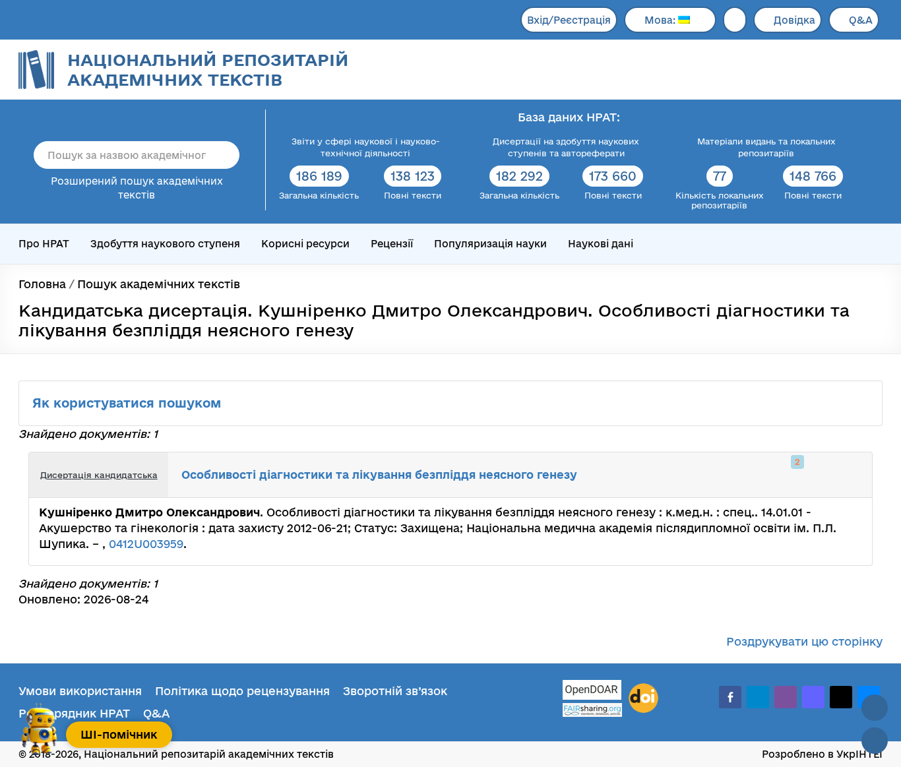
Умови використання (80, 691)
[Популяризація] (851, 475)
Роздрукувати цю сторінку (804, 641)
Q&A (861, 20)
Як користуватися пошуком (128, 403)
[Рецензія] (837, 475)
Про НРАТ (43, 243)
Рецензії (392, 243)
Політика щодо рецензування (242, 691)
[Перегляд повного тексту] (793, 475)
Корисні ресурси (305, 243)
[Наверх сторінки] (874, 707)
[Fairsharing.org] (592, 710)
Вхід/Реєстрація (569, 20)
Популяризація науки (490, 243)
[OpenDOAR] (592, 691)
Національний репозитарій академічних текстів (207, 69)
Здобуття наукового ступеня (165, 243)
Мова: (661, 20)
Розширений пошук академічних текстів (137, 187)
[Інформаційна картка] (808, 475)
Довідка (794, 20)
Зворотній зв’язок (395, 691)
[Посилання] (822, 475)
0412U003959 (146, 543)
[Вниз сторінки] (874, 740)
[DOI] (643, 698)
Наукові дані (600, 243)
